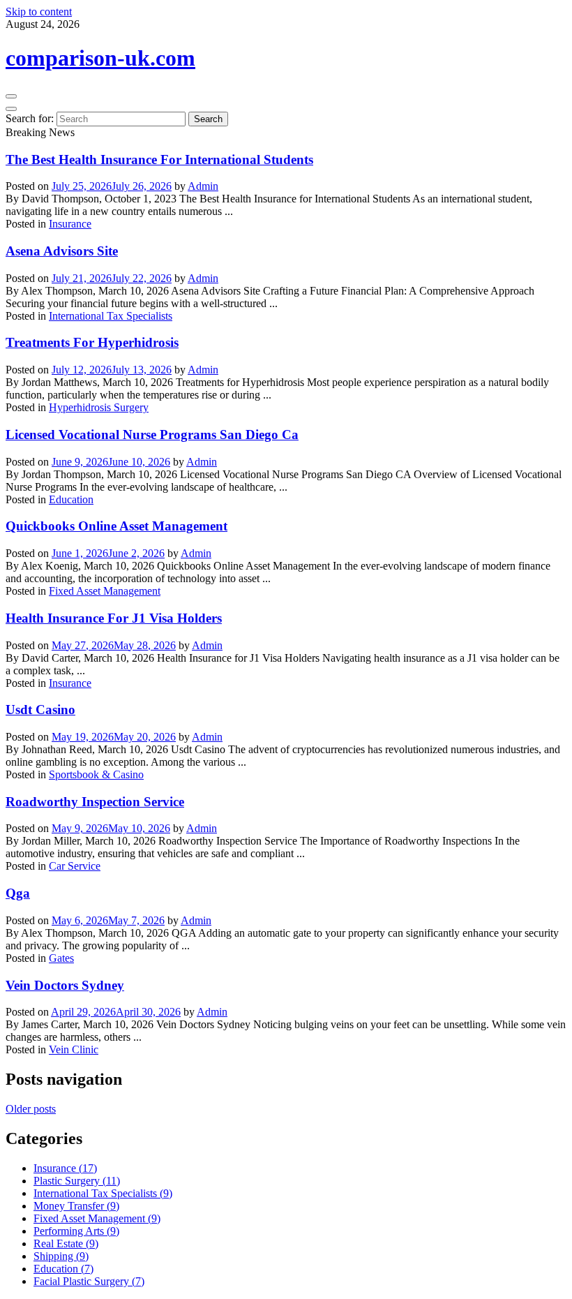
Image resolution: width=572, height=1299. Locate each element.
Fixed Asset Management (104, 591)
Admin (203, 186)
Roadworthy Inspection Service (95, 801)
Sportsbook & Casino (96, 774)
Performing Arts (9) (76, 1231)
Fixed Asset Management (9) (96, 1218)
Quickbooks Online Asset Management (116, 526)
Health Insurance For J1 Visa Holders (114, 618)
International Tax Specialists (110, 316)
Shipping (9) (61, 1256)
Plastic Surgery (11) (76, 1181)
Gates (61, 958)
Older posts (31, 1109)
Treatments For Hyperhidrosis (92, 342)
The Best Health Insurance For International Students (159, 159)
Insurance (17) (65, 1168)
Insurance (70, 224)
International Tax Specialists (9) (102, 1193)
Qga (18, 893)
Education (71, 499)
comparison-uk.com (100, 57)
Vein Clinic (73, 1049)
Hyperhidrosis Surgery (99, 407)
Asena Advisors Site (62, 251)
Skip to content (39, 11)
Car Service (74, 866)
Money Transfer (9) (76, 1206)
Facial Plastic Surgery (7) (88, 1281)
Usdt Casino (40, 709)
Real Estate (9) (65, 1243)
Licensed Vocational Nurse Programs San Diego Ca (152, 434)
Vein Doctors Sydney (65, 985)
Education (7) (63, 1269)
